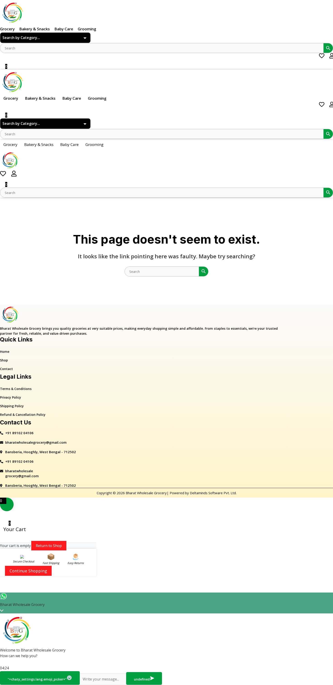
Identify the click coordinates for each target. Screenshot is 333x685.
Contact (6, 369)
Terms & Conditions (15, 389)
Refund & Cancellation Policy (23, 414)
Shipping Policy (12, 406)
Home (4, 351)
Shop (4, 360)
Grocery (7, 28)
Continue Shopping (28, 571)
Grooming (87, 28)
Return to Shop (49, 545)
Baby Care (63, 28)
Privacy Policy (10, 397)
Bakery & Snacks (34, 28)
